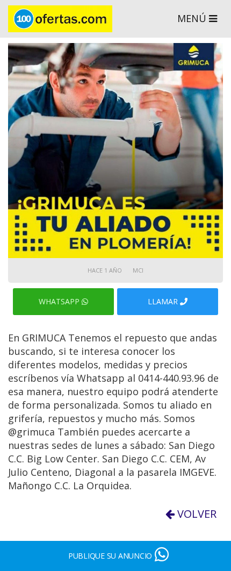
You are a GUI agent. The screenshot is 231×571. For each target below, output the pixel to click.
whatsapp (60, 301)
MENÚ (193, 18)
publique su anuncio (110, 556)
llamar (164, 301)
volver (195, 513)
